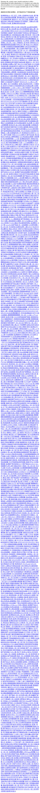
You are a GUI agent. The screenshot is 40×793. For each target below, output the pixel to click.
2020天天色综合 (18, 383)
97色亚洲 (22, 264)
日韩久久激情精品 (15, 630)
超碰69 (24, 266)
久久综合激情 (26, 213)
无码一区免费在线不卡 (24, 601)
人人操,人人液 (10, 783)
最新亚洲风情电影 (28, 740)
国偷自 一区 (10, 626)
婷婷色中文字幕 (11, 37)
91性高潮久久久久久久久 (22, 303)
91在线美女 (18, 41)
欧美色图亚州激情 (29, 650)
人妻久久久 (28, 227)
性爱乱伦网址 (21, 575)
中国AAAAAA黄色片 (19, 135)
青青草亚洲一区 (14, 595)
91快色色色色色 (6, 713)
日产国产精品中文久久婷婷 (10, 129)
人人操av (32, 481)
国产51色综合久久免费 (27, 595)
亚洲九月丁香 (9, 526)
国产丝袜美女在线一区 (25, 344)
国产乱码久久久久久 (7, 172)
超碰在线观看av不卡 (8, 722)
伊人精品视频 (24, 479)
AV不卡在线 (28, 697)
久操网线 (20, 597)
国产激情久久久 (8, 677)
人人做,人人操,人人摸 (17, 88)
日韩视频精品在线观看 (24, 207)
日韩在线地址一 (9, 769)
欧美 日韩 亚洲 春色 (16, 599)
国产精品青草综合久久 (30, 746)
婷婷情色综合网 (26, 156)
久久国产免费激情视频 (18, 184)
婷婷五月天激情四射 (31, 566)
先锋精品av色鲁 (30, 519)
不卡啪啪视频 (8, 178)
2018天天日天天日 (12, 777)
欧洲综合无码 (10, 538)
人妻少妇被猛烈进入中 (13, 133)
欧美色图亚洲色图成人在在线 (15, 628)
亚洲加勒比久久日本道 (20, 613)
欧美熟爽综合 (25, 477)
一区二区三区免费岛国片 (12, 428)
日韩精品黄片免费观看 (20, 74)
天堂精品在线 (5, 599)
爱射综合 (13, 597)
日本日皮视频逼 (31, 403)
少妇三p (14, 111)
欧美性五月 (33, 509)
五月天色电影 (33, 617)
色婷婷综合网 (22, 121)
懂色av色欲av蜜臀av (25, 244)
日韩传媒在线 (16, 35)
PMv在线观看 (20, 783)
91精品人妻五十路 (13, 352)
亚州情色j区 (5, 619)
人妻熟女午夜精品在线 (12, 566)
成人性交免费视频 (23, 29)
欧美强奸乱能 (7, 78)
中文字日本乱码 (19, 321)
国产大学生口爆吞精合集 (25, 691)
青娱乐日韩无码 (31, 417)
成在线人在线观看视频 (17, 166)
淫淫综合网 (8, 771)
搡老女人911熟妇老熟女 (25, 331)
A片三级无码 (19, 526)
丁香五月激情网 (21, 603)
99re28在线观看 (6, 119)
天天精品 (21, 726)
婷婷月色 (21, 287)
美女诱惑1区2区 (17, 536)
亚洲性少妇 (11, 503)
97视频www (33, 711)
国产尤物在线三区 (7, 383)
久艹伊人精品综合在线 (10, 407)
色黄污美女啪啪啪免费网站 (10, 391)
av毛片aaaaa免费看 (29, 752)
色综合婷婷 (23, 105)
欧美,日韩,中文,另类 (14, 438)
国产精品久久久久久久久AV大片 (13, 728)
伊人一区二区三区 (24, 278)
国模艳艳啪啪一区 (23, 434)
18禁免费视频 (30, 562)
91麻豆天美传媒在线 (18, 658)
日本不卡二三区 (22, 397)
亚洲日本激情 (25, 109)
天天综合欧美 (14, 775)
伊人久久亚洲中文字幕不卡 (18, 203)
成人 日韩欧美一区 (19, 42)
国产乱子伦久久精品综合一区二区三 (25, 707)
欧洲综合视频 (33, 74)
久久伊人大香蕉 (23, 148)
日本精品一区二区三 (11, 301)
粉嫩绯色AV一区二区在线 (9, 58)
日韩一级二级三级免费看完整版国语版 (13, 738)
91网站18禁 (33, 736)
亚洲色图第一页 (9, 293)
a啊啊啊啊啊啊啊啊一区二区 (16, 315)
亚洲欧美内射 (13, 621)
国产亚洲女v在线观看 (8, 372)
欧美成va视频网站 (10, 601)
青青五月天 (19, 293)
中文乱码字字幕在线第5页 (27, 174)
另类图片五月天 (28, 197)
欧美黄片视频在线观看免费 (10, 180)
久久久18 (20, 540)
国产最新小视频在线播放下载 (12, 583)
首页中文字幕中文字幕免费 (12, 86)
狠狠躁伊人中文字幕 (9, 207)
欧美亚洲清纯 (24, 346)
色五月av (28, 432)
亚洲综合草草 (10, 266)
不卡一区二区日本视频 (14, 164)
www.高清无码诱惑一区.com (13, 673)
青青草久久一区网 (26, 60)
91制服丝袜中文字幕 (14, 440)
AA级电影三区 (18, 389)
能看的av (7, 356)
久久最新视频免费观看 (26, 524)
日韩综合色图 (18, 381)
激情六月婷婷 (22, 111)
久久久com (26, 564)
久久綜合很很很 (6, 573)
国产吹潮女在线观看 (23, 483)
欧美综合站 (20, 374)
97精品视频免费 (20, 503)
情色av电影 (34, 656)
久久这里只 (26, 624)
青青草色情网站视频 (20, 444)
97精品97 (31, 154)
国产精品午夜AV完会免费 (23, 250)
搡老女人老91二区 (13, 432)
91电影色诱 (23, 295)
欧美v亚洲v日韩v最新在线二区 (19, 619)
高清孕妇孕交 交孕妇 (17, 348)
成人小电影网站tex (20, 446)
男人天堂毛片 (28, 599)
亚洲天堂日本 (33, 597)
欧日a (29, 652)
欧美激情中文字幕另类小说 (18, 787)
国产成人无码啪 (11, 309)
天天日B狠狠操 (31, 611)
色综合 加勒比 (31, 762)
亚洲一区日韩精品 (9, 56)
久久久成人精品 (18, 209)
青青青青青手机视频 (31, 644)
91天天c (14, 636)
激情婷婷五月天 (24, 180)
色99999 (11, 675)
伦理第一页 (32, 507)
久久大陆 (13, 575)
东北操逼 (19, 511)
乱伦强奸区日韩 (17, 624)
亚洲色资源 (26, 573)
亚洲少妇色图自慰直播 (20, 419)
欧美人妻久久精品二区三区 (13, 50)
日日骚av (18, 671)
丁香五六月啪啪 (32, 295)
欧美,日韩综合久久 (32, 42)
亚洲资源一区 (31, 376)
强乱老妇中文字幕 (25, 54)
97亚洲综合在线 (14, 154)
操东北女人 (11, 717)
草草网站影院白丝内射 (14, 274)
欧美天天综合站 (18, 474)
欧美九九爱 (4, 29)
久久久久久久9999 (15, 332)
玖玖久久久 (23, 82)
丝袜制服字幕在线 (7, 201)
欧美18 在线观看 (15, 195)
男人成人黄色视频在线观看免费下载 (20, 452)
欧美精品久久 (28, 99)
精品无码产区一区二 (17, 589)
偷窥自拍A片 (33, 209)
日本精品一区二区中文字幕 (26, 666)
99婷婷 (3, 317)
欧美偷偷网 (23, 154)
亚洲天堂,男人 (10, 715)
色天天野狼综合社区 (22, 617)
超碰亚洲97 (13, 162)
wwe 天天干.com (23, 556)
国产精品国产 (15, 477)
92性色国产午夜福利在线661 (28, 113)
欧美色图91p (23, 129)
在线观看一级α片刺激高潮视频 (27, 238)
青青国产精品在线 (18, 338)
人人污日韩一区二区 (26, 391)
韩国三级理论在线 (31, 523)
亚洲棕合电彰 (33, 393)
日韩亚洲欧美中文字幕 (14, 299)
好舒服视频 (4, 240)
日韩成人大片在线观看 (10, 701)
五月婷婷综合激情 (18, 519)
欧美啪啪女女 (26, 724)
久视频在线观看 (20, 554)
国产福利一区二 (32, 283)
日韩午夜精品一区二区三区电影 (14, 648)
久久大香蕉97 (5, 223)
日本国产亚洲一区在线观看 (27, 233)
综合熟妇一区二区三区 (16, 697)
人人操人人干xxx (32, 315)
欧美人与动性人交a (25, 777)
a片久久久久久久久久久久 (26, 542)
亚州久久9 (33, 109)
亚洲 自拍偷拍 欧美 (30, 489)
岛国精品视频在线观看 (14, 544)
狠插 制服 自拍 (16, 499)
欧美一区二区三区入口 (14, 528)
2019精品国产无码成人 (21, 703)
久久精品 (10, 523)
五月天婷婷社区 (6, 354)
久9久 (31, 703)
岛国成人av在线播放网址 (14, 679)
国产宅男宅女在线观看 (11, 346)
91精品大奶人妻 (27, 713)
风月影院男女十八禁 (25, 621)
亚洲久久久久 (11, 483)
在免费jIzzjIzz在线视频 (25, 58)
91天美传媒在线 (17, 78)
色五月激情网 (7, 650)
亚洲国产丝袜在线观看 (22, 172)
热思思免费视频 (26, 242)
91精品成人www (11, 238)
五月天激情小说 (21, 236)
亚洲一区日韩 (15, 119)
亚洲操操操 (12, 268)
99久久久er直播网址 (10, 556)
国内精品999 (13, 233)
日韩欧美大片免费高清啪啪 (19, 456)
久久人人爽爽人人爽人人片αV (23, 534)
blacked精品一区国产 (30, 593)
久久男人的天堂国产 (14, 405)
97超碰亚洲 (28, 70)
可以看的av (29, 628)
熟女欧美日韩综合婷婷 (19, 591)
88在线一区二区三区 (28, 513)
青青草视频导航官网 (11, 182)
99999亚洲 (13, 481)
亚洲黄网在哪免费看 (16, 752)
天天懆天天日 (7, 70)
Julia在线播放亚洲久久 (27, 609)
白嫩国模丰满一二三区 (21, 379)
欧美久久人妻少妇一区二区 (28, 360)
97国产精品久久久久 (28, 464)
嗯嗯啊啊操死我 (28, 91)
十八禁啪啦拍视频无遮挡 (28, 607)
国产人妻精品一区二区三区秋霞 (21, 487)
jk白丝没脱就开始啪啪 (16, 632)
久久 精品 (33, 240)
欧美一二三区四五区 (7, 115)
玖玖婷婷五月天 (26, 499)
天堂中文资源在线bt (13, 485)
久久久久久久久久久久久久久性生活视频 (22, 97)
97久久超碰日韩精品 (17, 644)
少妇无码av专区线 (25, 93)
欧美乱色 (12, 125)
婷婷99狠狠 (35, 370)
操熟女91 (6, 666)
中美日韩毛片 (13, 278)
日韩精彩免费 (18, 593)
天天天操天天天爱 (32, 642)
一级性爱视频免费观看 (8, 748)
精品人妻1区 (13, 229)
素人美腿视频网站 (19, 411)
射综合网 (18, 372)
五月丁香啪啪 (7, 579)
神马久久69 (14, 31)
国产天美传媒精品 (17, 572)
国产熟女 (22, 215)
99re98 (34, 227)
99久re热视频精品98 (9, 505)
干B (16, 640)
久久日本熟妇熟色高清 (11, 342)
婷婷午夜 (10, 366)
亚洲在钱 (7, 513)
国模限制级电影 (25, 291)
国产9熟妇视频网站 (12, 142)
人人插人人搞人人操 (20, 734)
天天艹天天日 (24, 736)
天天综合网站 (10, 427)
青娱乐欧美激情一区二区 (11, 785)
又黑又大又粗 (14, 27)
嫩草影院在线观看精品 (15, 746)
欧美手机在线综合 (9, 681)
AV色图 (17, 611)
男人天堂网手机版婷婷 (23, 722)
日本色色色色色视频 (28, 440)
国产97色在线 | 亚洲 (26, 450)
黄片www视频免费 (23, 779)
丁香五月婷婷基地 (13, 291)
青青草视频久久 (17, 650)
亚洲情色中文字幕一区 (19, 160)
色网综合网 (17, 254)
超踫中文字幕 (33, 346)
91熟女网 (23, 27)
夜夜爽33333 (24, 754)
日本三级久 (16, 186)
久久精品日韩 (5, 481)
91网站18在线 (28, 538)
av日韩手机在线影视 (19, 403)
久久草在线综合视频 (26, 137)
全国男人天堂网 (20, 289)
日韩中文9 (21, 701)
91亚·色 (24, 340)
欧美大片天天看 (21, 193)
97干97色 (30, 236)
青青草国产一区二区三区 (15, 323)
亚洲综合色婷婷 (9, 789)
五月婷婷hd (18, 258)
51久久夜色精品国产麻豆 (22, 317)
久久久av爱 (18, 280)
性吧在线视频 (33, 479)
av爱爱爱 (13, 72)
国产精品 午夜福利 (26, 587)
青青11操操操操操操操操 (12, 766)
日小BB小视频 (21, 327)
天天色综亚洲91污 (29, 528)
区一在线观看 (23, 225)
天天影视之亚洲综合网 (16, 227)
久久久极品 (14, 223)
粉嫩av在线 (31, 734)
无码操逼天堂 (25, 515)
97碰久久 (24, 376)
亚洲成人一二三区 (12, 742)
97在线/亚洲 (14, 509)
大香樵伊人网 (16, 211)
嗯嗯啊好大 (23, 521)
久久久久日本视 (23, 31)
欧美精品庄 (16, 771)
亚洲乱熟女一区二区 (23, 654)
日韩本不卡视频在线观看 (19, 307)
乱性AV (3, 777)
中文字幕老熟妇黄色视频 (17, 462)
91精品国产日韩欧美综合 (14, 52)
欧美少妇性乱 (17, 724)
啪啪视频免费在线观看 (8, 44)
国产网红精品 (14, 685)
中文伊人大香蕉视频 (12, 468)
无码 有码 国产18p (32, 199)
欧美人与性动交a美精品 (29, 107)
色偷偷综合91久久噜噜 (8, 236)
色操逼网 (12, 554)
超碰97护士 (29, 462)
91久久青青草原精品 (14, 340)
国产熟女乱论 (10, 493)
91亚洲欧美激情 (26, 550)
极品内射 (15, 726)
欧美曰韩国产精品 (13, 754)
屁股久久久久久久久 (17, 491)
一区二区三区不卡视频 (10, 360)
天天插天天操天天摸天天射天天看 (15, 548)
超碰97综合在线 (14, 350)
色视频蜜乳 (25, 671)
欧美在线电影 (14, 607)
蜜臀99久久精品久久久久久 (19, 585)
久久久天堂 (8, 103)
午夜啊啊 (23, 325)
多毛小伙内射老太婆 (22, 711)
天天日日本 (23, 90)
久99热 (34, 117)
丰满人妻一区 (32, 442)
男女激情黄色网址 (24, 223)
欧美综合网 (12, 779)
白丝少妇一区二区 (26, 186)
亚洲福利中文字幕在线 (21, 334)
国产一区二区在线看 (30, 470)
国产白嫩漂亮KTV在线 (10, 264)
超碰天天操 (9, 758)
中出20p (35, 186)
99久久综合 (34, 248)
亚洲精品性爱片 (25, 138)
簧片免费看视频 (8, 760)
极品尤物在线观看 (15, 242)
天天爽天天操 (14, 170)
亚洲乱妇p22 (5, 76)
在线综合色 (26, 299)
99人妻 (32, 779)
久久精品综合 (5, 644)
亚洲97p (30, 160)
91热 (22, 566)
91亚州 (26, 209)
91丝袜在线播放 (8, 254)
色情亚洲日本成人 (9, 191)
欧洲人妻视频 (5, 62)
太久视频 (28, 191)
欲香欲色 (24, 485)
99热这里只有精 (17, 354)
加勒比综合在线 (28, 532)
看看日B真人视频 (13, 413)
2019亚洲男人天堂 (15, 476)
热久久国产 (6, 572)
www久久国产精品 (12, 225)
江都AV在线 (7, 560)
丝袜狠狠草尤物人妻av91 (11, 325)
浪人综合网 (12, 29)
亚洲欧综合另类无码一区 (23, 750)
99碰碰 (9, 519)
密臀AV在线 (35, 638)
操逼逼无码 (20, 140)
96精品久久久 (31, 517)
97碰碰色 (13, 409)
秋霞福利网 (6, 423)
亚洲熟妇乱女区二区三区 (17, 615)
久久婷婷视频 (31, 472)
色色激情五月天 (27, 168)
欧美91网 (18, 213)
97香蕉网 (4, 187)
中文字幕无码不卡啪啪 (8, 511)
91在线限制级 (8, 123)
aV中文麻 (32, 334)
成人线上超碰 (25, 119)
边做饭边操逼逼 (12, 472)
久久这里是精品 (17, 573)
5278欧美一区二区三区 (26, 622)
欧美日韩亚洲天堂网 (7, 470)
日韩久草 (35, 60)
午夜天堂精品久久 (13, 521)
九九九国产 (27, 381)
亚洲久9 (22, 413)
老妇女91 (30, 90)
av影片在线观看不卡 (31, 493)
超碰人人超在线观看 (21, 675)
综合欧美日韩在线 (32, 72)
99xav (5, 432)
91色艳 (5, 438)
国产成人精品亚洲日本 (28, 158)
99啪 (32, 303)
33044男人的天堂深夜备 (8, 378)
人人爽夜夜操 (15, 219)
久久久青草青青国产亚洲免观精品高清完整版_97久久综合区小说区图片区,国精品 (20, 131)
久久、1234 (32, 748)
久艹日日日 (31, 548)
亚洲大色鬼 (9, 317)
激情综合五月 (13, 622)
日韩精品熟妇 (16, 550)
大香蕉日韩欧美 (20, 517)
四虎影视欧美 (5, 775)
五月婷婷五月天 (22, 95)
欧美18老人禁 (25, 695)
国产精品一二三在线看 (8, 256)
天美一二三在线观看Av (26, 142)
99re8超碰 (26, 280)
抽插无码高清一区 (12, 458)
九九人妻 (13, 652)
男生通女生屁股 (15, 401)
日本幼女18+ (22, 260)
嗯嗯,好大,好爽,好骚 (31, 178)
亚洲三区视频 (33, 352)
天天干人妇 (8, 276)
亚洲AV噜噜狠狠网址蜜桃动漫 (13, 683)
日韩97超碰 (31, 485)
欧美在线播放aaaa (18, 70)
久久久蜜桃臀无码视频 (23, 715)
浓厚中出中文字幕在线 (25, 66)
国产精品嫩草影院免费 (23, 421)
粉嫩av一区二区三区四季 (30, 362)
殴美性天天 (15, 54)
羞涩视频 (14, 260)
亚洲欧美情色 (8, 39)
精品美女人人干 (6, 658)
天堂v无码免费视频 (9, 421)
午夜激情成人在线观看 (31, 572)
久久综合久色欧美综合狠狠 (13, 454)
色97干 (19, 652)
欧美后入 (9, 358)
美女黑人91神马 (23, 481)
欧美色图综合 (22, 720)
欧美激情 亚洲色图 (18, 246)
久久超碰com (28, 221)
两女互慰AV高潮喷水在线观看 (14, 781)
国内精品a (12, 666)
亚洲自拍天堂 (30, 215)
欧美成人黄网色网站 (12, 137)
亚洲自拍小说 (31, 575)
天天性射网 (19, 546)
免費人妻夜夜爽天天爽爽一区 (14, 221)
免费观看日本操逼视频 (14, 362)
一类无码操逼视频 (9, 48)
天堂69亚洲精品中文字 (28, 313)
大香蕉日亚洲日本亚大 (8, 791)
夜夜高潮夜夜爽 (23, 460)
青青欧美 (6, 720)
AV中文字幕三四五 (9, 189)
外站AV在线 (11, 370)
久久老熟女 (28, 364)
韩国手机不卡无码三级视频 (19, 127)
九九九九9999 (16, 560)
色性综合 (6, 622)
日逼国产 (10, 33)
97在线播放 (14, 84)
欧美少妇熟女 (19, 660)
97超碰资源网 (30, 399)
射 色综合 (23, 350)
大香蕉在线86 (22, 329)
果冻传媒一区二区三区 (17, 642)
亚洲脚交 (34, 223)
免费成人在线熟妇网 (7, 640)
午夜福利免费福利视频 (13, 158)
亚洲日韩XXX (19, 626)
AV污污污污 (19, 470)
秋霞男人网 (32, 636)
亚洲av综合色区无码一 (26, 84)
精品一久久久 (25, 638)
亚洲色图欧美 (7, 591)
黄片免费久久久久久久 (31, 56)
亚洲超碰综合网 (6, 211)
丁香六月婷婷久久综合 (11, 105)
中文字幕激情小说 (24, 101)
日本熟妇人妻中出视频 (28, 630)
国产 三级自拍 (12, 187)
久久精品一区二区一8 (31, 270)
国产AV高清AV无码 (18, 103)
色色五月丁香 (20, 44)
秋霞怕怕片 (18, 564)
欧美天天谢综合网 (27, 86)
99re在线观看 (24, 352)
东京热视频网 (17, 176)
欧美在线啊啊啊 (23, 636)
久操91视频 (13, 76)
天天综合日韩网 (26, 705)
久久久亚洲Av (5, 297)
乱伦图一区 (28, 152)
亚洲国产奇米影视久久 (13, 464)
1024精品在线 (32, 732)
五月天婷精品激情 (20, 123)
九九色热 (26, 41)
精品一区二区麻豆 (10, 654)
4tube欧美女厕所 (32, 27)
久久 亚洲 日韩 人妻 (10, 344)
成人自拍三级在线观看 (22, 125)
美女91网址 (16, 358)
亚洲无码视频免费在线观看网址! (23, 501)
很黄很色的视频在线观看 (22, 319)
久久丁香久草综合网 (25, 182)
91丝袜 (17, 587)
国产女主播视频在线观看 (14, 532)
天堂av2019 (14, 148)
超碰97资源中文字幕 (22, 717)
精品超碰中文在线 (27, 428)
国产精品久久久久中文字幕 (29, 775)
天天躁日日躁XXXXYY (11, 90)
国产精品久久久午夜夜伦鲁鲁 (20, 356)
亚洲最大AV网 (30, 615)
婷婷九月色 (4, 558)
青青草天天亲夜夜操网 (23, 189)
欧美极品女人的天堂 (14, 252)
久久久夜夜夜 (29, 321)
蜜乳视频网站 (5, 348)
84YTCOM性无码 (6, 724)
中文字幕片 (11, 671)
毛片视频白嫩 (7, 732)
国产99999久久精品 (18, 562)
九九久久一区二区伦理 (31, 789)
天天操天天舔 (10, 415)
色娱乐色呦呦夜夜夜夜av (11, 368)
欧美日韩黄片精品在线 (17, 62)
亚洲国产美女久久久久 (23, 256)
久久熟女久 (22, 472)
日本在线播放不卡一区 (10, 287)
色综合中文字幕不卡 (17, 262)
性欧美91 (24, 283)
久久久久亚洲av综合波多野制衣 (28, 235)
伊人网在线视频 (14, 609)
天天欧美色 (4, 268)
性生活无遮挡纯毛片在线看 (29, 170)
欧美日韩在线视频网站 (22, 115)
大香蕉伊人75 (11, 95)
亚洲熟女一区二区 (24, 248)
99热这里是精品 (18, 489)
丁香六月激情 (19, 48)
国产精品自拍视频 (7, 74)
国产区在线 (30, 135)
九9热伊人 (31, 282)
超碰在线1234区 (6, 495)
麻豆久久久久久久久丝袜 (16, 687)
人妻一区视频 (8, 311)
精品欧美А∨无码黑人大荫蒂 (18, 217)
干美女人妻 (6, 499)
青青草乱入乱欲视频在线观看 (18, 448)
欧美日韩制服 (25, 401)
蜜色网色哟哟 (25, 358)
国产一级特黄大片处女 (26, 144)
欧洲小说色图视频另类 (14, 395)
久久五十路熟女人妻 (9, 540)
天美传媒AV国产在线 (30, 540)
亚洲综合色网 (8, 446)
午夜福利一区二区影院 (11, 699)
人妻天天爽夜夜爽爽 (31, 246)
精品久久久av (22, 495)
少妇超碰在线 (21, 72)
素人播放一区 (5, 84)
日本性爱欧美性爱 (19, 570)
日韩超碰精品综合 (15, 638)
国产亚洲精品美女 (24, 407)
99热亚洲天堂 (13, 66)
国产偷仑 (10, 703)
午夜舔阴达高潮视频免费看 (15, 46)
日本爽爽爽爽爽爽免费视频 (29, 468)
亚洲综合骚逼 (10, 199)
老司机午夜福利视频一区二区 (23, 744)
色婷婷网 (27, 474)
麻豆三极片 (6, 477)
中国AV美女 (21, 409)
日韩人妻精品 (22, 605)
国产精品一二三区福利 (18, 297)
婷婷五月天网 (33, 127)
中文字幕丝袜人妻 (9, 282)
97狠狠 (22, 611)
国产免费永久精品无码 (29, 195)
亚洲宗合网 (19, 370)
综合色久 (12, 213)
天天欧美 (28, 728)
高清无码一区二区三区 (16, 364)
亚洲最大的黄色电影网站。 (23, 758)
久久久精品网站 (8, 762)
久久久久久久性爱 (26, 756)
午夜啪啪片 (33, 379)
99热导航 (4, 395)
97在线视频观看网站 (30, 454)
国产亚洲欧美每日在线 (31, 389)
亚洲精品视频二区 (23, 309)
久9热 (35, 221)
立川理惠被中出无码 (14, 150)
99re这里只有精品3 (12, 524)
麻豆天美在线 (33, 773)
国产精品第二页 (23, 393)
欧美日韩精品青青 (12, 121)
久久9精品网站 (28, 511)
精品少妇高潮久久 (10, 691)
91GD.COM (13, 720)
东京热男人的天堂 (17, 423)
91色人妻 (4, 370)
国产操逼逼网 (11, 656)
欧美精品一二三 (26, 771)
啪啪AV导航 (14, 215)
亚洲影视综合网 (14, 736)
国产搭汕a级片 (15, 283)
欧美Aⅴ (24, 652)
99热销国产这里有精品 (25, 301)
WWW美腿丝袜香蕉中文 (25, 205)
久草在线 (29, 289)
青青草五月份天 (16, 513)
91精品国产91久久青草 (20, 507)
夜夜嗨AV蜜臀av (8, 64)
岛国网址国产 (8, 321)
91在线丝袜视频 (29, 626)
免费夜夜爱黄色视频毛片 (26, 162)
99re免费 (29, 123)
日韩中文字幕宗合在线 (25, 229)
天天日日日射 (29, 287)
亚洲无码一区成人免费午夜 (22, 693)
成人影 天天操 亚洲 (12, 295)
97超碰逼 (15, 495)
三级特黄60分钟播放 (9, 430)
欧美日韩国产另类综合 (21, 33)
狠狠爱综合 (23, 442)
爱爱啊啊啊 (28, 726)
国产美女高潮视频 (16, 197)
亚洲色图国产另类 (7, 570)
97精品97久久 (22, 640)
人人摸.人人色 (32, 82)
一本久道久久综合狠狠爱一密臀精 (14, 436)
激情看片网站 (31, 738)
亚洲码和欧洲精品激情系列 (10, 113)
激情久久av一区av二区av (26, 387)
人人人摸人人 (32, 329)
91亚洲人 (7, 219)
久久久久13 (15, 60)
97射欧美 (31, 521)
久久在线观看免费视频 (14, 581)
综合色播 (35, 722)
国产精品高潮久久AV (24, 378)
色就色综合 (27, 546)
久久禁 (12, 91)
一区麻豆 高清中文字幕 (18, 552)
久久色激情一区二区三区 (30, 254)
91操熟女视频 (22, 425)
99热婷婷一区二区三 (24, 76)
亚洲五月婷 (30, 325)
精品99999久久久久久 (20, 80)
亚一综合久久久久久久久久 (30, 568)
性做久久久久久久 (9, 660)
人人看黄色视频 (32, 111)
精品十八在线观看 (29, 78)
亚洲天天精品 (13, 174)
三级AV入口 (19, 91)
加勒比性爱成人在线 (28, 150)
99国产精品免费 (31, 297)
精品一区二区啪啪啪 (23, 656)
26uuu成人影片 (28, 293)
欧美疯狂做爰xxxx (12, 387)
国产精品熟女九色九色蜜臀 (22, 730)
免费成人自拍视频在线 (22, 769)
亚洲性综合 (30, 260)
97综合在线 (8, 186)
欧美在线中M (27, 395)
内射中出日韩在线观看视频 (24, 415)
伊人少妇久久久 (9, 517)
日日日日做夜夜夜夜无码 (9, 248)
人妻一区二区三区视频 (10, 329)
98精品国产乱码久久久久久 (16, 399)
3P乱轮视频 (17, 646)
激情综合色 (9, 379)
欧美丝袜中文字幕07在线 (9, 542)
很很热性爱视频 (29, 423)
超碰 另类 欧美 (26, 35)
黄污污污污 (19, 789)
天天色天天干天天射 (23, 285)
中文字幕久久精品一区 (23, 709)
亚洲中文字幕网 (26, 272)
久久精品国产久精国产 (11, 82)
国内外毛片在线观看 (15, 558)
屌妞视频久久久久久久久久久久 (24, 311)
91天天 (14, 579)
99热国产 (28, 88)
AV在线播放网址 (8, 258)
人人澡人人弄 (13, 393)
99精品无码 (17, 466)
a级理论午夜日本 (30, 374)
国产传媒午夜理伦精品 (8, 285)
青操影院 (18, 266)
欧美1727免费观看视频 (10, 244)
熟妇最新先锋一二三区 (13, 156)
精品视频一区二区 (22, 748)
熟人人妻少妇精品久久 (10, 146)
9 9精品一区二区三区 (28, 466)
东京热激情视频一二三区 (11, 138)
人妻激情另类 (29, 681)
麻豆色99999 (17, 740)
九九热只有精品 (24, 509)
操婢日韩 (9, 403)
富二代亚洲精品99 (16, 231)
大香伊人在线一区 (27, 764)
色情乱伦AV (30, 409)
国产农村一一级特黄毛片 (25, 268)
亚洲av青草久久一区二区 (11, 479)
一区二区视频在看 (7, 646)
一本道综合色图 (18, 152)
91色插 (17, 442)
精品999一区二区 (18, 276)
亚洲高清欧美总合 (20, 762)
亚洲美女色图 (27, 583)
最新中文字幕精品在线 (19, 732)
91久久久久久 (11, 205)
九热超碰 (4, 272)
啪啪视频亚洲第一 (28, 438)
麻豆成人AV (13, 434)
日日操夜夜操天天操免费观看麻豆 (25, 39)
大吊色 (25, 544)
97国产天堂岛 (16, 764)
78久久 (17, 705)
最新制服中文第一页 (11, 773)
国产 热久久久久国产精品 (22, 64)
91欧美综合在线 (23, 458)
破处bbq (30, 640)
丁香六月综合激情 (15, 168)
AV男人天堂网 (16, 713)
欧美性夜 (34, 654)
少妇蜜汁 (32, 41)
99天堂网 (31, 495)
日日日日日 (4, 364)
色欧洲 (26, 597)
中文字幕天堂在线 (18, 270)
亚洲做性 (35, 381)
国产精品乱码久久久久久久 (27, 146)
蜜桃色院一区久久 (21, 282)
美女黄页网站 (32, 544)
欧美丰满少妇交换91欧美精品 (10, 568)
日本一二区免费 (19, 178)
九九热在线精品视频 (9, 140)
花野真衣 (23, 699)
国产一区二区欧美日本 (25, 742)
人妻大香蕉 (31, 95)
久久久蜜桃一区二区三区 (11, 450)
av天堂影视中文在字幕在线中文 (13, 664)
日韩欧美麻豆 (8, 593)
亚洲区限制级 (10, 711)
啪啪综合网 (19, 538)
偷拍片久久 (25, 211)
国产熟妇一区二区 (15, 695)
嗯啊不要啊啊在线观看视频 (15, 530)
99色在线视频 (5, 27)
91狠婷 (12, 705)
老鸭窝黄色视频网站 (9, 374)
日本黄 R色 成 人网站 (11, 144)
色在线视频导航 (20, 199)
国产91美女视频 (23, 773)
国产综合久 (6, 662)
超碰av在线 (26, 354)
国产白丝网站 (19, 191)
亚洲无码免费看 (19, 523)
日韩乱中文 (19, 56)
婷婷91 (22, 432)
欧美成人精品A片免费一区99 (29, 368)
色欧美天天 (26, 258)
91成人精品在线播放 (29, 164)
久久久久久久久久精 (22, 427)
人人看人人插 (19, 681)
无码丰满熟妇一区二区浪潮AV (24, 366)
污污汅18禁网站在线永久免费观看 (14, 497)
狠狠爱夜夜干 (8, 319)
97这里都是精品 (32, 266)
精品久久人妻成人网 (7, 250)
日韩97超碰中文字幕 (24, 187)
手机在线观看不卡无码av (21, 201)
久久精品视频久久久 (14, 272)
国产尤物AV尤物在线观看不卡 (26, 505)
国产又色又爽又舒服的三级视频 (19, 240)
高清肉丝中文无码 (28, 133)
